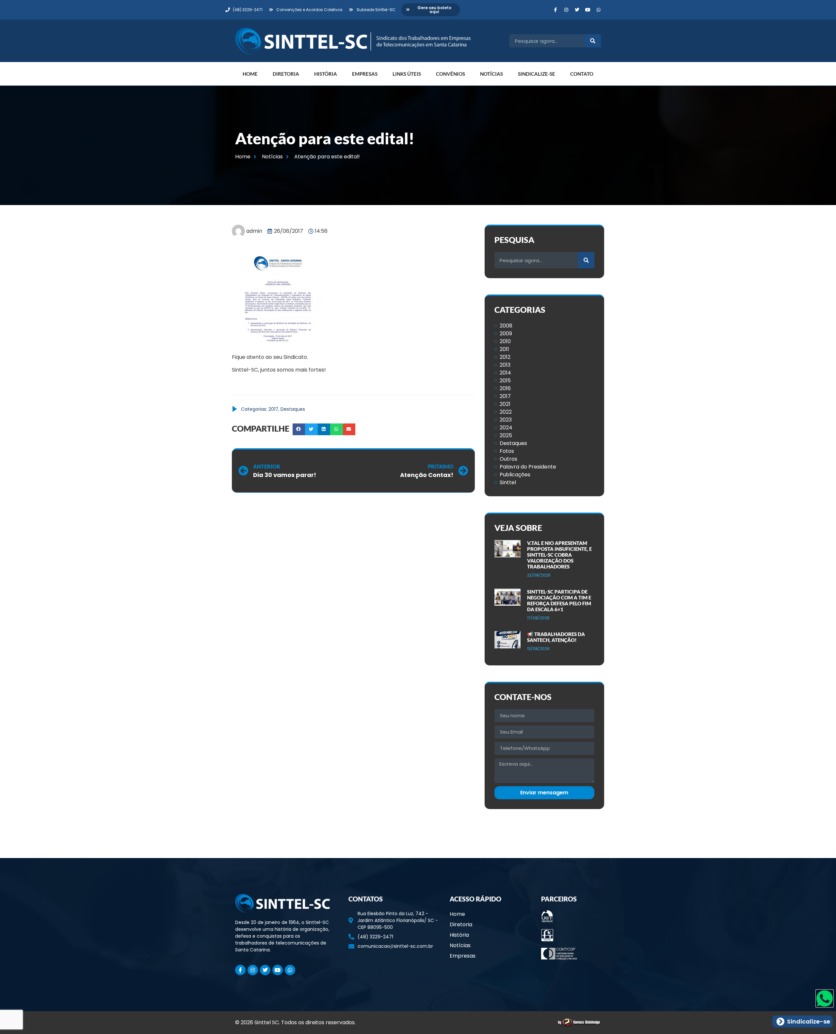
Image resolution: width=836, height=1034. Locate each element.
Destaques (293, 409)
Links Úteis (407, 74)
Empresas (365, 74)
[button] (299, 429)
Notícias (491, 74)
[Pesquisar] (593, 40)
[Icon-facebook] (555, 9)
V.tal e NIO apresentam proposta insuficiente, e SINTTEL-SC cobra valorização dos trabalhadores (559, 554)
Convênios (450, 74)
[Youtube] (587, 9)
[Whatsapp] (598, 9)
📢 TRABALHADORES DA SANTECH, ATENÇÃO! (556, 637)
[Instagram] (566, 9)
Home (250, 74)
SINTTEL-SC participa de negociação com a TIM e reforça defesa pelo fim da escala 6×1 (559, 600)
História (325, 74)
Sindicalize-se (536, 74)
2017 (273, 409)
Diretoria (286, 74)
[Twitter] (577, 9)
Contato (581, 74)
